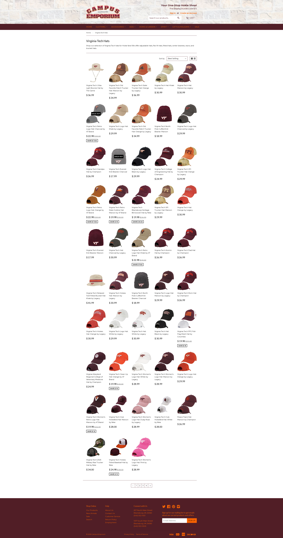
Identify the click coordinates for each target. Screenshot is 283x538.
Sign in (173, 13)
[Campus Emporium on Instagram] (178, 507)
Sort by (162, 59)
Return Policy (111, 519)
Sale (197, 27)
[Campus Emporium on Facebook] (168, 507)
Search (89, 519)
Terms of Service (142, 534)
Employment (110, 522)
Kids (131, 27)
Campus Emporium (98, 534)
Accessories (117, 27)
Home (89, 27)
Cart (192, 18)
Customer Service (112, 516)
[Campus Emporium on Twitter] (163, 507)
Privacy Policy (129, 534)
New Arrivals (91, 513)
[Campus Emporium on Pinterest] (173, 507)
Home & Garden (147, 27)
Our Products (92, 510)
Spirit (164, 27)
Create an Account (188, 13)
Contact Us (110, 513)
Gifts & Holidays (181, 27)
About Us (109, 510)
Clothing (101, 27)
